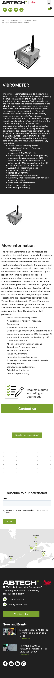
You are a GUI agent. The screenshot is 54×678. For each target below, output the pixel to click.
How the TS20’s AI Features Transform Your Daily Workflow (33, 648)
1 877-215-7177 (16, 599)
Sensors (14, 23)
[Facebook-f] (5, 10)
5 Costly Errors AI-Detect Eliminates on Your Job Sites (34, 632)
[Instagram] (21, 10)
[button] (49, 2)
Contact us (27, 408)
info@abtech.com (18, 604)
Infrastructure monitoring (21, 20)
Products (6, 20)
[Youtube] (10, 10)
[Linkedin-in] (16, 10)
